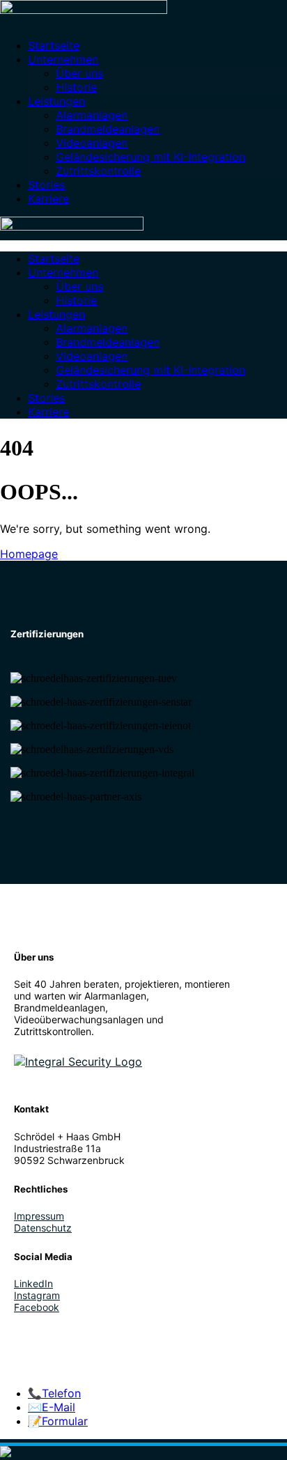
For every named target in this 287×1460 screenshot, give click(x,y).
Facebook (36, 1307)
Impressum (39, 1216)
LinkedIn (33, 1283)
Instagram (37, 1295)
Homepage (29, 554)
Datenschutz (43, 1228)
